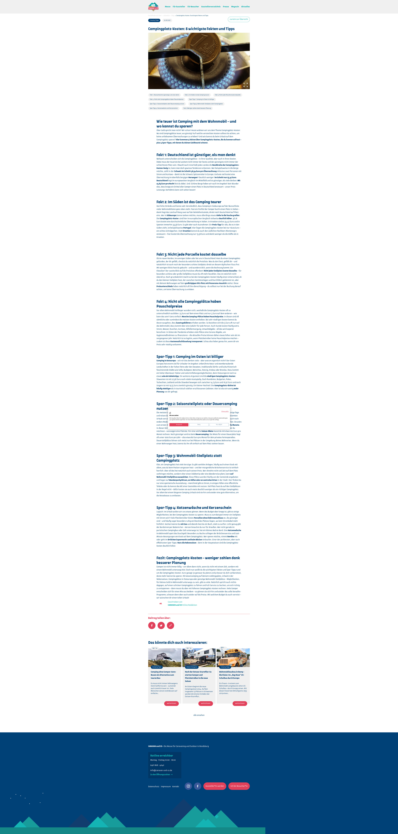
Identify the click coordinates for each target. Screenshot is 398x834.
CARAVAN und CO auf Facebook (197, 786)
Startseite (167, 15)
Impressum (166, 787)
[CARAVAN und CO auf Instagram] (188, 786)
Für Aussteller (179, 7)
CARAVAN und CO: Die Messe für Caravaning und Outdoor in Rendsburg (153, 6)
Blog (173, 15)
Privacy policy (225, 411)
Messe (167, 7)
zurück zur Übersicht (239, 19)
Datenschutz (153, 787)
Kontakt (175, 787)
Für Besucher (193, 7)
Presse (226, 7)
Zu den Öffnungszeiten (160, 775)
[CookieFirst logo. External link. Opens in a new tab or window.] (170, 413)
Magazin (235, 7)
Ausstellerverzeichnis (211, 7)
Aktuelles (245, 7)
